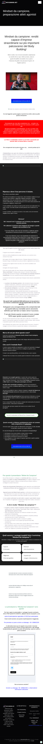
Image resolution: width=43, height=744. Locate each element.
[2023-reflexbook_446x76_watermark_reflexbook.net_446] (9, 1)
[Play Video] (21, 81)
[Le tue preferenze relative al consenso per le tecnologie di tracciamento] (41, 742)
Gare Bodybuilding (21, 709)
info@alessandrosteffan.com (35, 725)
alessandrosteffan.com (25, 739)
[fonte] (32, 286)
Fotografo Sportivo (21, 712)
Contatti (32, 740)
